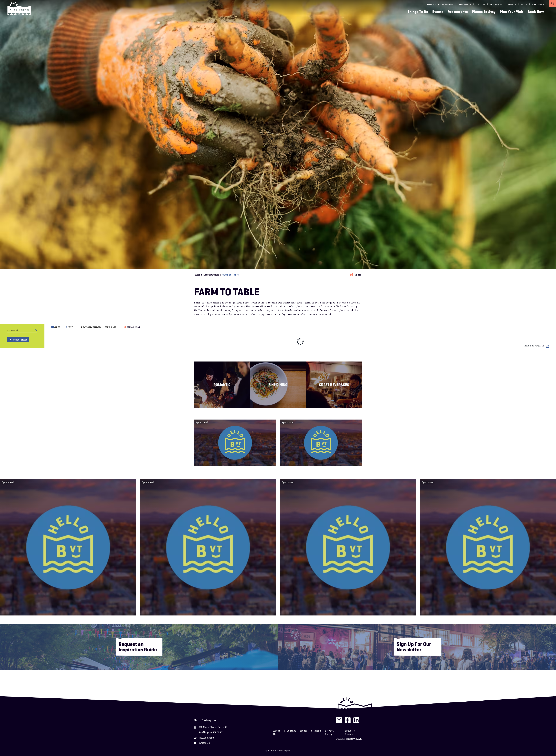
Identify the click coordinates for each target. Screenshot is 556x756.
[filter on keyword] (36, 331)
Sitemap (316, 730)
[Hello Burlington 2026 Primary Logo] (142, 8)
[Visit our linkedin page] (356, 720)
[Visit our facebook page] (347, 720)
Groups (480, 4)
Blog (524, 4)
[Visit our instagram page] (339, 720)
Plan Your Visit (512, 11)
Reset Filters (20, 339)
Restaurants (458, 11)
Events (437, 11)
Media (303, 730)
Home (199, 274)
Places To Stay (484, 11)
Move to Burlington (440, 4)
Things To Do (418, 11)
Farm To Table (230, 274)
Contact (291, 730)
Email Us (204, 742)
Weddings (496, 4)
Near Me (110, 327)
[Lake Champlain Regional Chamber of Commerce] (355, 707)
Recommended (91, 327)
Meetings (465, 4)
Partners (538, 4)
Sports (511, 4)
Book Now (536, 11)
